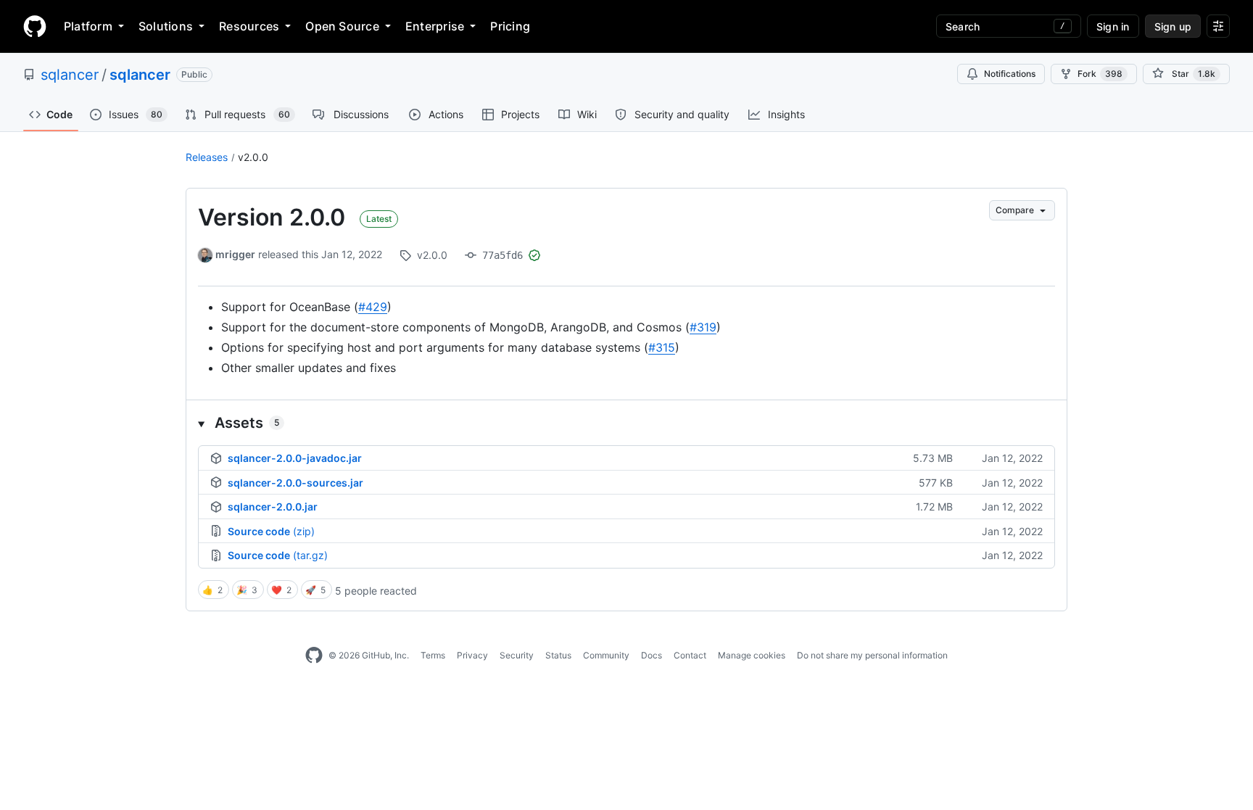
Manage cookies (751, 655)
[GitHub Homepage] (314, 655)
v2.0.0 (253, 157)
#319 (703, 327)
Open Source (342, 26)
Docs (651, 655)
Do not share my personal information (872, 655)
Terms (433, 655)
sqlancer (70, 74)
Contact (690, 655)
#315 (661, 347)
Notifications (1009, 73)
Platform (88, 26)
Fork (1100, 73)
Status (558, 655)
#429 (372, 306)
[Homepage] (34, 26)
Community (606, 655)
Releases (207, 157)
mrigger (235, 254)
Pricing (510, 26)
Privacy (472, 655)
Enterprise (434, 26)
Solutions (165, 26)
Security (517, 655)
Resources (249, 26)
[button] (626, 423)
